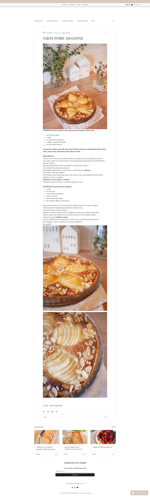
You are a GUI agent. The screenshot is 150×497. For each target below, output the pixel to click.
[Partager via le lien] (56, 411)
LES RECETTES (38, 21)
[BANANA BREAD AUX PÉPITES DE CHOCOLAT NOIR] (75, 437)
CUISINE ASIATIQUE (82, 21)
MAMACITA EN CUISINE (75, 462)
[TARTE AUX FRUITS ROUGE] (103, 437)
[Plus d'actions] (106, 33)
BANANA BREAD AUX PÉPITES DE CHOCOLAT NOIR (73, 448)
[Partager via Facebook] (44, 411)
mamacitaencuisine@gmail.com (75, 483)
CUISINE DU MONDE (67, 21)
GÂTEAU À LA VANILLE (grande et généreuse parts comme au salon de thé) (45, 448)
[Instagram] (127, 5)
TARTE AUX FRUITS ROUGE (102, 447)
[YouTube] (132, 5)
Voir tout (113, 427)
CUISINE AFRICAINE (52, 21)
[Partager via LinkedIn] (52, 411)
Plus (93, 21)
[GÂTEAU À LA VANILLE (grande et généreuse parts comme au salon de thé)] (46, 437)
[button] (113, 21)
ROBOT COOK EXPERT (56, 405)
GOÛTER (45, 405)
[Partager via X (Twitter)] (48, 411)
